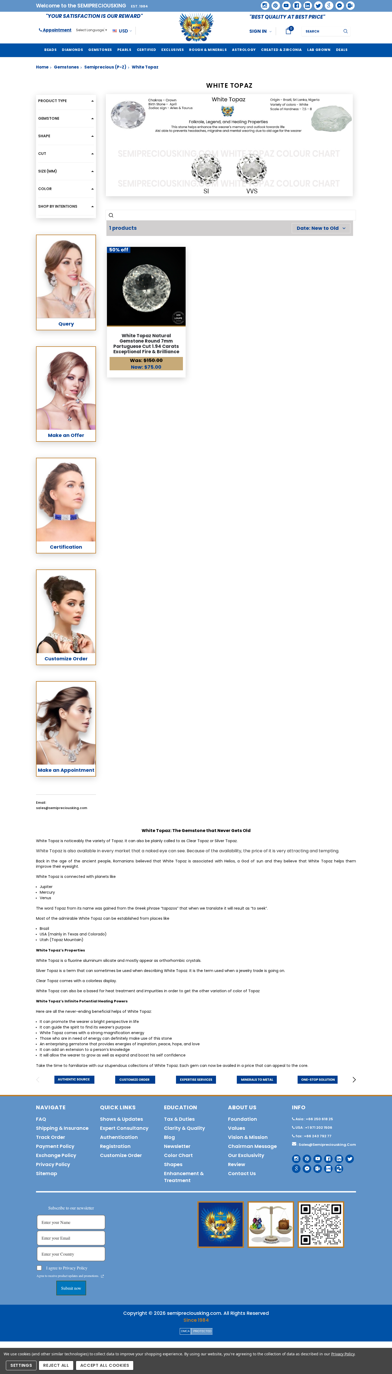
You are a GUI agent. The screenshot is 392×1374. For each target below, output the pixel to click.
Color (45, 188)
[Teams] (348, 3)
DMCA (185, 1331)
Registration (115, 1146)
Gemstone (48, 118)
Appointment (56, 30)
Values (236, 1128)
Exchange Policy (56, 1155)
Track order (50, 1137)
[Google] (327, 3)
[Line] (326, 1166)
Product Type (52, 100)
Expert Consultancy (124, 1128)
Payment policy (55, 1146)
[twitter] (316, 4)
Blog (169, 1137)
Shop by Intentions (57, 206)
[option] (74, 1080)
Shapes (173, 1164)
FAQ (41, 1119)
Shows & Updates (121, 1119)
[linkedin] (305, 3)
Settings (21, 1365)
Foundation (242, 1119)
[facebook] (295, 3)
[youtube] (284, 3)
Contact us (242, 1173)
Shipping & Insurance (62, 1128)
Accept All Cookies (104, 1365)
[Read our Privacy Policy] (102, 1276)
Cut (42, 153)
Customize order (121, 1155)
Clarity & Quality (184, 1128)
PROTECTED (202, 1331)
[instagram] (263, 3)
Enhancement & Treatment (184, 1177)
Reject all (56, 1365)
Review (236, 1164)
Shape (44, 136)
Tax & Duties (179, 1119)
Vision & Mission (248, 1137)
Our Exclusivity (246, 1155)
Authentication (119, 1137)
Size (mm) (47, 171)
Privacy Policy (342, 1353)
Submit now (71, 1288)
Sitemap (46, 1173)
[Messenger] (337, 3)
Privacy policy (53, 1164)
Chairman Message (252, 1146)
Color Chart (178, 1155)
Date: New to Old (318, 228)
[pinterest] (273, 3)
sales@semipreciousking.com (327, 1144)
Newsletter (177, 1146)
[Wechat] (337, 1166)
